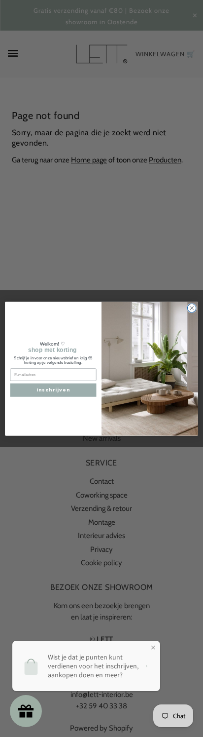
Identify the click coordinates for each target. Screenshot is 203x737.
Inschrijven (53, 390)
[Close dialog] (191, 308)
